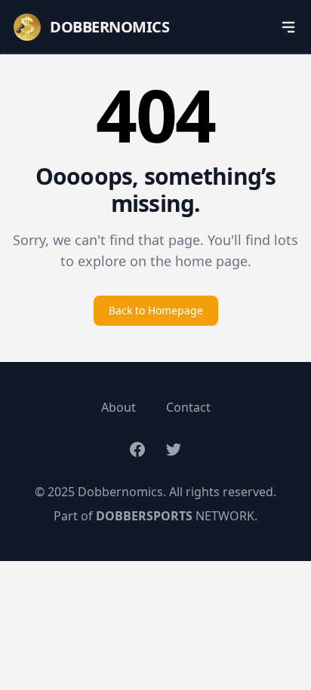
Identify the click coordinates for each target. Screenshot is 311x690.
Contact (188, 407)
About (118, 407)
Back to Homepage (156, 310)
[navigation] (288, 27)
